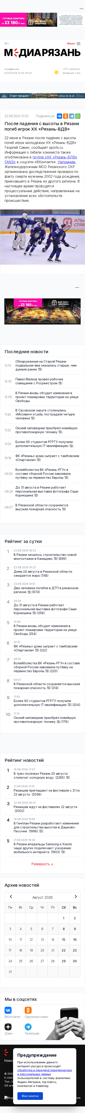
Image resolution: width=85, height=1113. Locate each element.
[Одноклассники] (65, 116)
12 (31, 939)
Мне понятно (30, 1096)
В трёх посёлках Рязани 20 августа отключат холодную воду (41, 775)
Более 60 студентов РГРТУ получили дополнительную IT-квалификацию (44, 444)
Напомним (66, 162)
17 (10, 950)
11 (21, 939)
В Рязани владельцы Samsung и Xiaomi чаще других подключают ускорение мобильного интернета (43, 848)
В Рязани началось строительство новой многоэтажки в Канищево (45, 556)
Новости (11, 1060)
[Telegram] (71, 116)
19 (31, 950)
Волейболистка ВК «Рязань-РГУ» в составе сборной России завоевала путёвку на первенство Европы (43, 473)
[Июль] (10, 897)
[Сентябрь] (75, 897)
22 (64, 950)
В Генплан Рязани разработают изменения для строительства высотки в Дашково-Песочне (46, 827)
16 (74, 939)
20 (42, 950)
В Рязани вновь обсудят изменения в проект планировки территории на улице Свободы (46, 397)
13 (42, 939)
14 (52, 939)
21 (52, 950)
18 (20, 950)
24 (10, 961)
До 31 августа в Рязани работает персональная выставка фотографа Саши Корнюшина (46, 491)
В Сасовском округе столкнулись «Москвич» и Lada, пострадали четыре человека (45, 414)
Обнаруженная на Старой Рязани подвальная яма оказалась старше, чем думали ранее (45, 365)
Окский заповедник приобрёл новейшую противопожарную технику (46, 430)
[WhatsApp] (77, 116)
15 (63, 939)
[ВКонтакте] (59, 116)
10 (10, 939)
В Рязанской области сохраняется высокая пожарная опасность (41, 507)
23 (75, 950)
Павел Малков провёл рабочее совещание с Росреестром (39, 381)
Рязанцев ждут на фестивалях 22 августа (45, 807)
